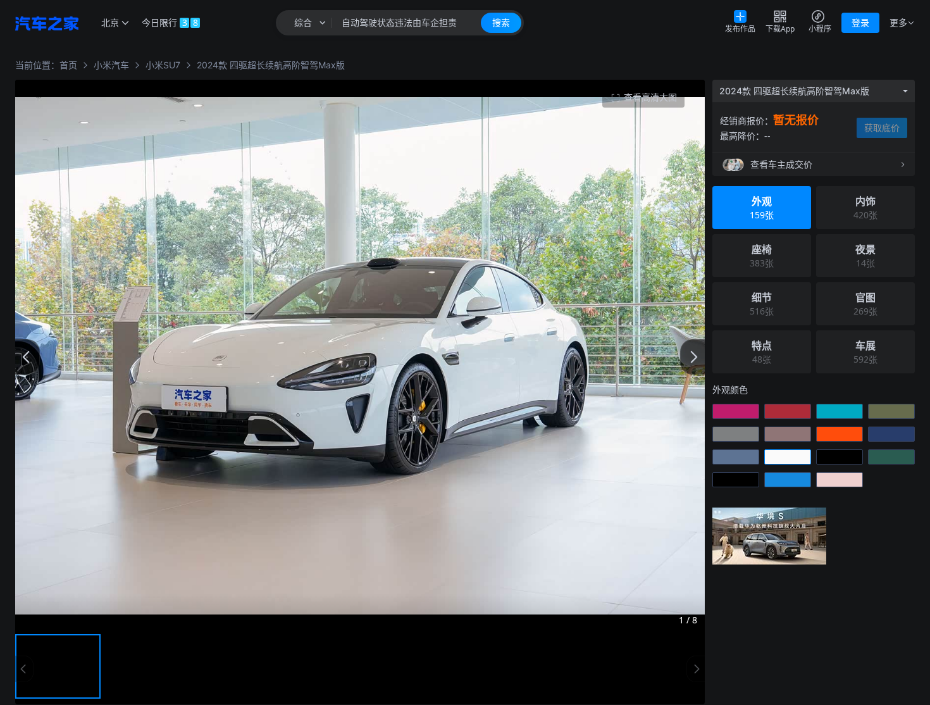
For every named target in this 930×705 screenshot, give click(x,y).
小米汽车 (111, 64)
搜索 (501, 22)
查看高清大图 (650, 97)
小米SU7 (163, 64)
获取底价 (882, 128)
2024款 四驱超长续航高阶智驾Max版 (271, 64)
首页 (68, 64)
